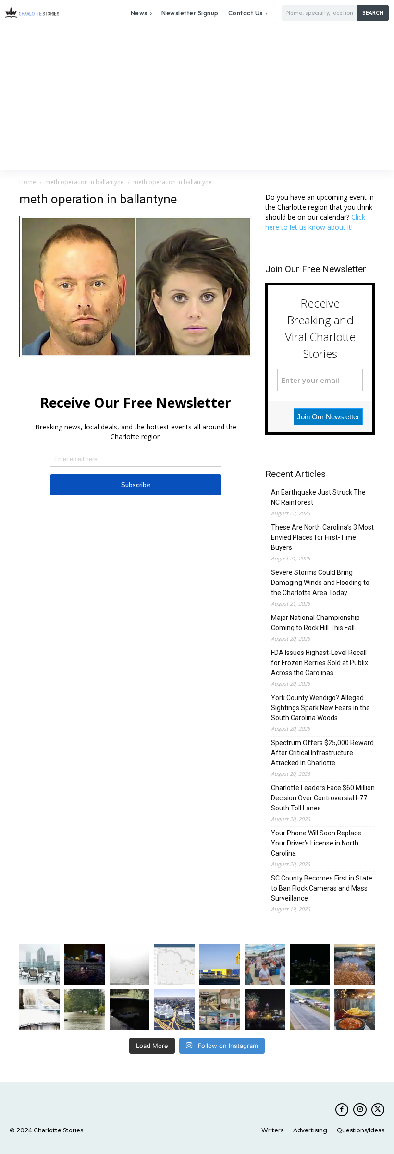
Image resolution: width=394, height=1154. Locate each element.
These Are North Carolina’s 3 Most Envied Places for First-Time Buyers (322, 537)
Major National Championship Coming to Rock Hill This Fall (315, 622)
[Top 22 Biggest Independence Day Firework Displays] (265, 1009)
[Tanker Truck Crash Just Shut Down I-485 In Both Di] (310, 1009)
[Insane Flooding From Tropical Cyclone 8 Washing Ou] (130, 1009)
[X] (377, 1109)
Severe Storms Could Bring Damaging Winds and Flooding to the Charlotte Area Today (320, 582)
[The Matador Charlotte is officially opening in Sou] (354, 1009)
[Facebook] (341, 1109)
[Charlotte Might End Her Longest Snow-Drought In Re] (39, 964)
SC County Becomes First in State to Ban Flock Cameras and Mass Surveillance (321, 888)
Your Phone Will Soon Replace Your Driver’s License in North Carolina (316, 843)
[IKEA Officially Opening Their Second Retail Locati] (219, 964)
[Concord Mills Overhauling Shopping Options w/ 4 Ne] (219, 1009)
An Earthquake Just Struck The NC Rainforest (318, 497)
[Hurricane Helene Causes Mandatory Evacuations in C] (84, 1009)
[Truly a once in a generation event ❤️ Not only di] (84, 964)
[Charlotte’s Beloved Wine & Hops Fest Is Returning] (265, 964)
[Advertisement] (197, 98)
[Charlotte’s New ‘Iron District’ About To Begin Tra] (174, 1009)
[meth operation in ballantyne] (135, 354)
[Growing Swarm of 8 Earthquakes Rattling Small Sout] (174, 964)
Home (27, 182)
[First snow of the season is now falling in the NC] (130, 964)
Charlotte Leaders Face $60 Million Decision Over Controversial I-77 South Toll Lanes (323, 798)
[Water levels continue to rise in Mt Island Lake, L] (354, 964)
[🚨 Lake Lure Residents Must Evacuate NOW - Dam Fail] (39, 1009)
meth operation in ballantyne (84, 182)
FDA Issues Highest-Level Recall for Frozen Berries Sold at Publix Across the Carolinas (319, 663)
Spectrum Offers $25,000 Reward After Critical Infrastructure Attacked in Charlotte (322, 753)
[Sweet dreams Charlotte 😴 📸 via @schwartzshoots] (310, 964)
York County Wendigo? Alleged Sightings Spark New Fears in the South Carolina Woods (320, 708)
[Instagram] (359, 1109)
